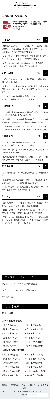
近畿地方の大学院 (11, 367)
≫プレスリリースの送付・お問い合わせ (19, 290)
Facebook (25, 385)
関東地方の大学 (10, 329)
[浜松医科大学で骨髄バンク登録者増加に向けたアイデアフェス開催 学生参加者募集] (7, 25)
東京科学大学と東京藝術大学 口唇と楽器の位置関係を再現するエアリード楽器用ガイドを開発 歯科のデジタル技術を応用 (25, 89)
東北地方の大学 (33, 325)
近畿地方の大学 (10, 338)
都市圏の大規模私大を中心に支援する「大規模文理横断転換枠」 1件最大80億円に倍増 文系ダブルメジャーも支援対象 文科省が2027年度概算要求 (25, 49)
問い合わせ (34, 385)
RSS (12, 385)
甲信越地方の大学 (34, 329)
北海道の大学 (9, 325)
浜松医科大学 (19, 27)
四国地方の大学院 (11, 371)
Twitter (17, 385)
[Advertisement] (23, 251)
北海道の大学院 (10, 354)
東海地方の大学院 (11, 363)
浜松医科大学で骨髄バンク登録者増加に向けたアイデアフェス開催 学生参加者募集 (30, 23)
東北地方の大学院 (34, 354)
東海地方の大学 (10, 333)
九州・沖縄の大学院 (35, 371)
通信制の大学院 (10, 375)
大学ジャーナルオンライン (28, 391)
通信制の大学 (9, 346)
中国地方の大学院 (34, 367)
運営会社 (5, 385)
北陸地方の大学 (33, 333)
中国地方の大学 (33, 338)
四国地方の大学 (10, 342)
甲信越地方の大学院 (35, 359)
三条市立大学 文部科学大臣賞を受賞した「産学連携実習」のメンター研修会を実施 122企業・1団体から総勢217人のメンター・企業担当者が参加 (25, 220)
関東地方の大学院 (11, 359)
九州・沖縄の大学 (34, 342)
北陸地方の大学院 (34, 363)
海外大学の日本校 (34, 346)
